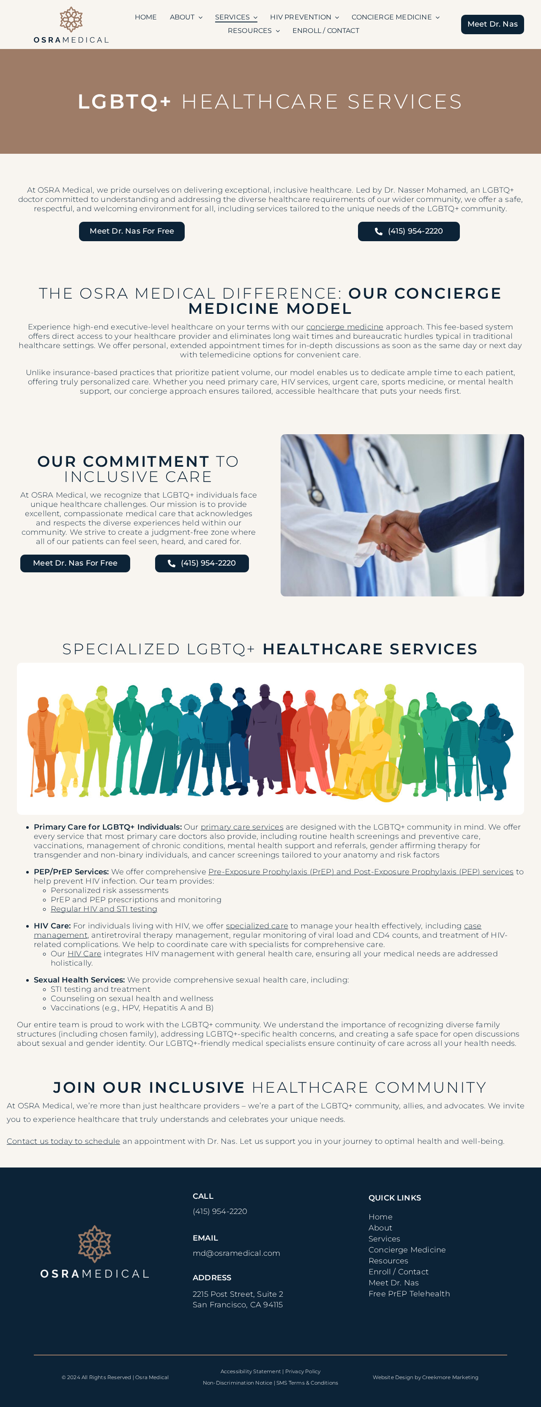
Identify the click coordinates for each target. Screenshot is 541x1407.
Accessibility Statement (251, 1371)
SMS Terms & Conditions (307, 1383)
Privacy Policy (303, 1371)
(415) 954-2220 (220, 1211)
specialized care (257, 926)
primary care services (242, 827)
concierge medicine (344, 327)
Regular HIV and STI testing (104, 909)
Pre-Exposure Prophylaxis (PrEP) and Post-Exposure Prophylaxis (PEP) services (361, 871)
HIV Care (85, 953)
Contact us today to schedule (63, 1141)
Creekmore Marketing (450, 1377)
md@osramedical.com (236, 1253)
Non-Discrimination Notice (238, 1383)
